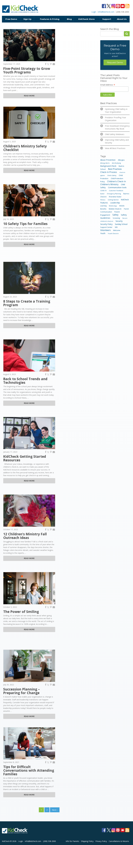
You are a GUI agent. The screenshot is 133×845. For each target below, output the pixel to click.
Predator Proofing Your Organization (113, 119)
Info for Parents (72, 841)
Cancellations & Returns (119, 841)
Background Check (108, 166)
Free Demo (11, 19)
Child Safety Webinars (112, 134)
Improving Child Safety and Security (115, 141)
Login (93, 12)
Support (106, 19)
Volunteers (105, 230)
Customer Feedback (116, 190)
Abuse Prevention (107, 160)
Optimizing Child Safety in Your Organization (114, 110)
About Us (122, 19)
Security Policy (106, 224)
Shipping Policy (87, 841)
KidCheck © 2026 (9, 841)
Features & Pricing (49, 19)
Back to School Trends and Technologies (25, 381)
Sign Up (27, 19)
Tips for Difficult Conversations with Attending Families (28, 770)
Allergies (121, 160)
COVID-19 (103, 190)
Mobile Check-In (115, 209)
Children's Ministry (109, 184)
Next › (55, 810)
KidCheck (20, 9)
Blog (69, 19)
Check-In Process (108, 172)
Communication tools (117, 187)
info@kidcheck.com (106, 12)
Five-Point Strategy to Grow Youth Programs (26, 70)
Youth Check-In (113, 233)
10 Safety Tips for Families (25, 223)
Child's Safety (111, 175)
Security (119, 221)
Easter (102, 194)
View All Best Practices (115, 148)
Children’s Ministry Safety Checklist (25, 148)
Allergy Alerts (104, 163)
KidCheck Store (86, 19)
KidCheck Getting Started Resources (24, 458)
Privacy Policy (101, 841)
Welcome (116, 230)
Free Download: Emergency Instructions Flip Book (115, 127)
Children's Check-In (116, 181)
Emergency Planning (114, 194)
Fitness (102, 200)
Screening (116, 218)
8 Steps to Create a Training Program (26, 303)
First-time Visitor (115, 197)
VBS (116, 227)
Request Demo (115, 62)
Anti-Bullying (116, 163)
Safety (115, 214)
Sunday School (121, 224)
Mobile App (113, 206)
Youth (102, 233)
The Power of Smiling (21, 611)
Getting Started (113, 200)
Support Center (106, 227)
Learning (103, 206)
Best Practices (115, 169)
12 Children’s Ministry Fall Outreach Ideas (25, 536)
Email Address (107, 84)
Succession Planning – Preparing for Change (21, 691)
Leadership (115, 202)
